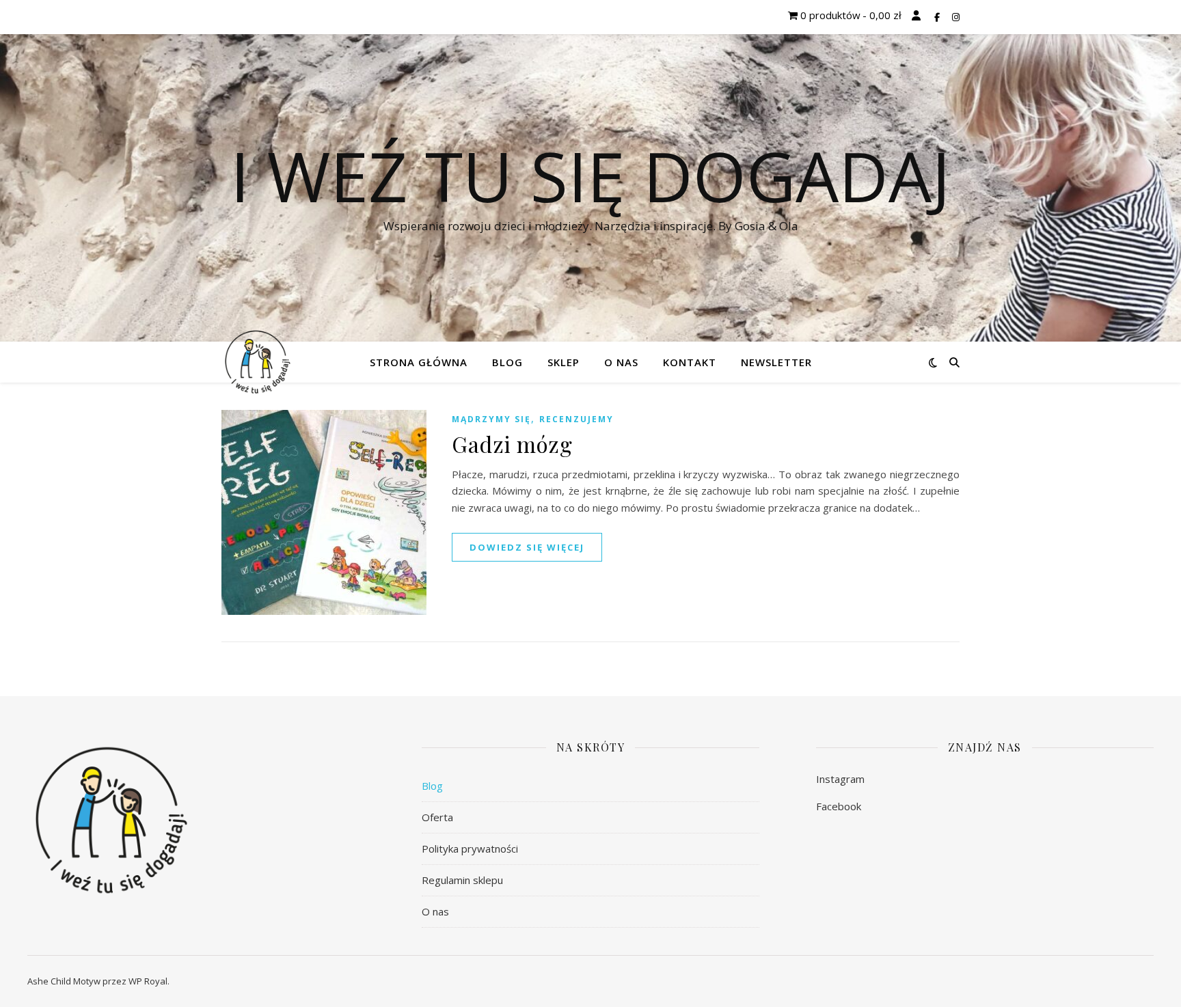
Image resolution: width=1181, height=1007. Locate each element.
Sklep (563, 362)
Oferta (437, 817)
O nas (621, 362)
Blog (507, 362)
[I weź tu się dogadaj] (257, 362)
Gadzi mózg (512, 443)
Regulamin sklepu (462, 880)
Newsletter (776, 362)
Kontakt (689, 362)
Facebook (838, 806)
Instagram (840, 779)
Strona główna (418, 362)
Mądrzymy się (491, 419)
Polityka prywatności (470, 848)
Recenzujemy (576, 419)
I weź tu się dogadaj (590, 175)
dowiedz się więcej (527, 547)
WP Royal (147, 981)
